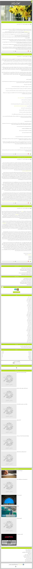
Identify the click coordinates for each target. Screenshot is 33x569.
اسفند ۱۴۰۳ (29, 340)
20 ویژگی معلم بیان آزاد (19, 518)
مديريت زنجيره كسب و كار (28, 559)
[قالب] (15, 566)
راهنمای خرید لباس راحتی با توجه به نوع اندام (21, 372)
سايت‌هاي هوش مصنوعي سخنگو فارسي (26, 552)
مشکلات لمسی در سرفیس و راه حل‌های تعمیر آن (25, 270)
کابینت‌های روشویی (29, 271)
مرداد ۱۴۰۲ (29, 319)
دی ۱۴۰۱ (29, 310)
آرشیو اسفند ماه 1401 (16, 17)
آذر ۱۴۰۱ (29, 309)
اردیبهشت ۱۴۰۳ (29, 330)
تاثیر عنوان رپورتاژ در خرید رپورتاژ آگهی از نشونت (22, 479)
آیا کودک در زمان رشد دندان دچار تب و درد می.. (26, 347)
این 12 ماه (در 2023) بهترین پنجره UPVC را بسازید (24, 157)
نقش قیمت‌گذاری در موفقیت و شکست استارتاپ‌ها (22, 388)
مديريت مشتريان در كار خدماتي (27, 557)
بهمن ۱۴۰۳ (29, 339)
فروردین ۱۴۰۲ (29, 314)
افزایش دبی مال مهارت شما (20, 534)
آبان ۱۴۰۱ (29, 308)
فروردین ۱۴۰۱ (29, 299)
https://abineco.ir (29, 254)
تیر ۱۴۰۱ (29, 303)
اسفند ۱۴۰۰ (29, 298)
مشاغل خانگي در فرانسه (28, 549)
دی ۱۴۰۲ (29, 325)
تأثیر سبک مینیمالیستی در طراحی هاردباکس (21, 451)
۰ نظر (14, 51)
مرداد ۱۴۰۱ (29, 304)
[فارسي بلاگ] (23, 564)
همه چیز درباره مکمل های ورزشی (27, 278)
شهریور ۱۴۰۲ (29, 320)
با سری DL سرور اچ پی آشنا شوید (26, 22)
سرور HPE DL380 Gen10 (27, 31)
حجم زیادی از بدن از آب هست (27, 206)
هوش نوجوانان (29, 553)
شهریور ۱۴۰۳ (29, 335)
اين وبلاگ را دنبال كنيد (16, 292)
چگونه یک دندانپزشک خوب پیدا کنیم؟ (27, 279)
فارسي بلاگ (20, 564)
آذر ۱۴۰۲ (29, 324)
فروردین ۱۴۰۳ (29, 329)
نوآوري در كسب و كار (28, 558)
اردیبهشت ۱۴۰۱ (29, 300)
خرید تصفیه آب (17, 214)
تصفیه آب (22, 211)
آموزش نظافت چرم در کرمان (27, 54)
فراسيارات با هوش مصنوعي (28, 554)
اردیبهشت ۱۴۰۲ (29, 315)
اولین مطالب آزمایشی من (19, 470)
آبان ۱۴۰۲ (29, 323)
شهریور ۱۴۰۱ (29, 305)
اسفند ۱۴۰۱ (29, 313)
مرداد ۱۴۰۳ (29, 334)
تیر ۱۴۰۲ (29, 318)
